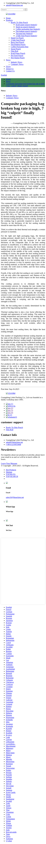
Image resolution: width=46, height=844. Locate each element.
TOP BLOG (11, 474)
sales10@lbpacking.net (15, 497)
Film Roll (14, 51)
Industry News (16, 62)
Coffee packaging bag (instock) (28, 29)
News (8, 60)
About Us (9, 69)
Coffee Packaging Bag (19, 47)
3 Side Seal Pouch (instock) (26, 36)
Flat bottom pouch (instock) (26, 31)
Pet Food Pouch (17, 55)
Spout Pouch (16, 49)
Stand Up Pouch (17, 38)
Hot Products (11, 470)
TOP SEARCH (12, 476)
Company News (17, 64)
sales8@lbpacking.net (14, 5)
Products (9, 20)
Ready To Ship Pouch (19, 22)
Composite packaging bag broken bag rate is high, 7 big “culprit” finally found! (25, 85)
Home (8, 18)
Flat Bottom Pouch (18, 44)
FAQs (8, 66)
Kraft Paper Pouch (18, 53)
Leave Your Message (9, 463)
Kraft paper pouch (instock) (26, 25)
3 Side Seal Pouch (18, 40)
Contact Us (10, 71)
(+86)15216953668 (13, 444)
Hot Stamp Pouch (18, 58)
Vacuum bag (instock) (24, 33)
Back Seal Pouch (17, 42)
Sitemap (9, 472)
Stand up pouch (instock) (25, 27)
